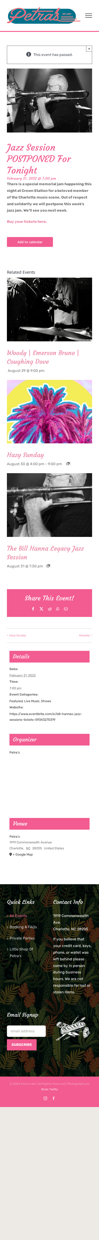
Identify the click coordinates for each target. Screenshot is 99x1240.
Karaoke (84, 635)
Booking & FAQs (23, 927)
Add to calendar (30, 242)
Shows (46, 701)
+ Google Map (23, 854)
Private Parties (22, 938)
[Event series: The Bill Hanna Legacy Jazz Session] (48, 565)
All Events (18, 916)
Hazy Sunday (25, 455)
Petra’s (14, 752)
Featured (16, 701)
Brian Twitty (49, 1089)
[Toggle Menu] (89, 16)
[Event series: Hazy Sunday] (68, 463)
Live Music (32, 701)
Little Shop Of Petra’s (21, 952)
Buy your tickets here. (27, 221)
